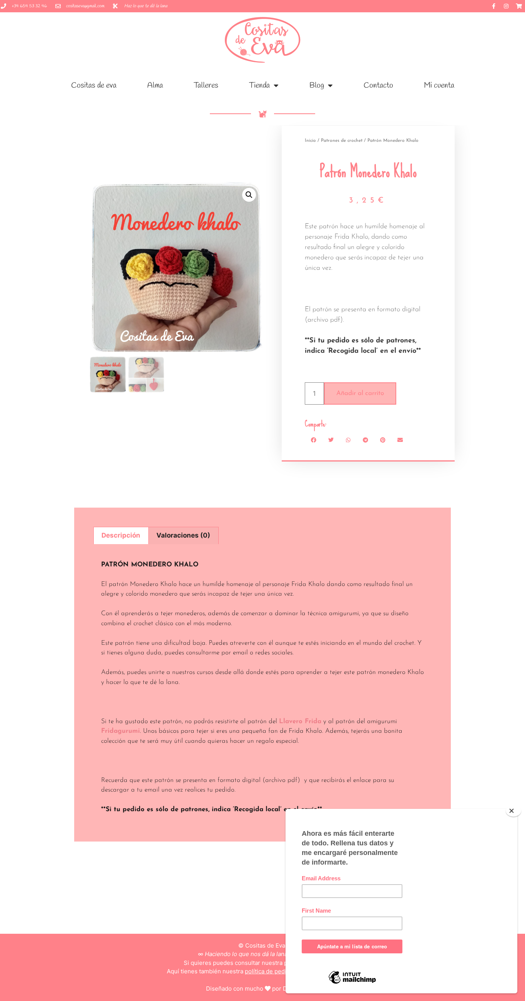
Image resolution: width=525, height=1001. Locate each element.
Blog (316, 85)
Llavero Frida (300, 721)
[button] (249, 195)
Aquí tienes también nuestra (263, 971)
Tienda (259, 85)
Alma (155, 85)
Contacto (378, 85)
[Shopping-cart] (518, 6)
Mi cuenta (439, 85)
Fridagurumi (120, 731)
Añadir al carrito (360, 393)
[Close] (513, 811)
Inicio (310, 140)
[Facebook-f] (493, 6)
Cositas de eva (93, 85)
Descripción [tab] (120, 535)
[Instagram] (506, 6)
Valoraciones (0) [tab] (183, 535)
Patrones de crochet (341, 140)
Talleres (206, 85)
